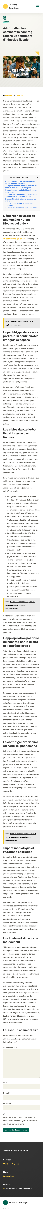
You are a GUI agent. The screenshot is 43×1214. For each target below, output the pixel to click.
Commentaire (10, 1048)
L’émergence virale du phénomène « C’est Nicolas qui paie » (20, 182)
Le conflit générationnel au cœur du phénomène (20, 200)
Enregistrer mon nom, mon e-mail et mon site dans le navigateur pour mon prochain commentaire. (20, 1120)
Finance (8, 96)
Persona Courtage (18, 1202)
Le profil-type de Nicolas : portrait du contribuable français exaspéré (21, 187)
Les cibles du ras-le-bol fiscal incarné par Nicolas (21, 191)
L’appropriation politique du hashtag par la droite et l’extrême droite (21, 195)
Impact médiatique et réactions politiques (19, 204)
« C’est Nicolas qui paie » (14, 239)
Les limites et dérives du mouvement (22, 208)
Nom (6, 1082)
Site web (7, 1103)
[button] (37, 6)
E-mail (6, 1093)
